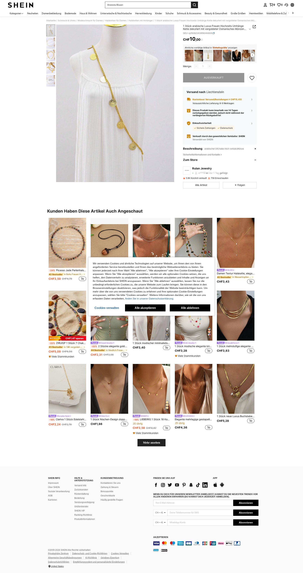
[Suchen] (194, 5)
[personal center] (265, 5)
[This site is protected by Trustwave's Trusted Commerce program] (156, 550)
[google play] (222, 486)
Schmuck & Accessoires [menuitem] (189, 13)
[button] (286, 5)
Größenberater (81, 506)
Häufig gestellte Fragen (112, 500)
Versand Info (80, 485)
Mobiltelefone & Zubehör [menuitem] (279, 13)
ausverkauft (214, 77)
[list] (181, 485)
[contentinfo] (205, 543)
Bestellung (79, 498)
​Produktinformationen (84, 519)
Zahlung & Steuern (110, 487)
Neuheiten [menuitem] (32, 13)
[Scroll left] (288, 13)
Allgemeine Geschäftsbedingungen (65, 558)
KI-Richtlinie (91, 558)
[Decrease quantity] (196, 66)
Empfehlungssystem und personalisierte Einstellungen (99, 562)
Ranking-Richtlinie (83, 515)
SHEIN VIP (79, 511)
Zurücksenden (81, 489)
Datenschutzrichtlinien (58, 562)
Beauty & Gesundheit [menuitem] (216, 13)
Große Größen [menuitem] (238, 13)
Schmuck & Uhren (67, 20)
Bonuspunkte (107, 491)
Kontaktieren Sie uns (110, 483)
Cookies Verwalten (120, 553)
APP (215, 478)
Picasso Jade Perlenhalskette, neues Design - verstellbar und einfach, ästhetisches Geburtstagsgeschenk (67, 270)
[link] (272, 5)
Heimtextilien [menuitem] (256, 13)
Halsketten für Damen (115, 20)
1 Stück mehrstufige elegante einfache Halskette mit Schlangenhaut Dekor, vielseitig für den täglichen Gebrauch (235, 346)
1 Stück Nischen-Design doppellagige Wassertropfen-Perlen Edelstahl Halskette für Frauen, (109, 419)
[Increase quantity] (209, 66)
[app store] (215, 486)
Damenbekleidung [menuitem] (51, 13)
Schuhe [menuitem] (169, 13)
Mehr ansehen (151, 442)
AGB (50, 495)
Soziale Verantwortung (59, 491)
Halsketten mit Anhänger (141, 20)
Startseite (51, 20)
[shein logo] (20, 5)
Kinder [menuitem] (158, 13)
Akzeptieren (160, 537)
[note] (67, 338)
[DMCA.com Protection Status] (164, 550)
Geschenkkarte (108, 495)
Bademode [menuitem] (70, 13)
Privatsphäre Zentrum (58, 553)
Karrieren (52, 500)
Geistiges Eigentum (110, 558)
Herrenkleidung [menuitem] (143, 13)
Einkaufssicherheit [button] (202, 123)
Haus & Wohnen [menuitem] (88, 13)
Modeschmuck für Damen (90, 20)
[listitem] (189, 56)
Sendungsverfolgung (84, 502)
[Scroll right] (293, 13)
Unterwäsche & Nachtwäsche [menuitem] (116, 13)
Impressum (53, 483)
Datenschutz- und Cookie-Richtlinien (89, 553)
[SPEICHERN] (252, 77)
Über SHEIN (54, 487)
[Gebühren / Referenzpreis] (202, 40)
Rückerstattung (81, 494)
